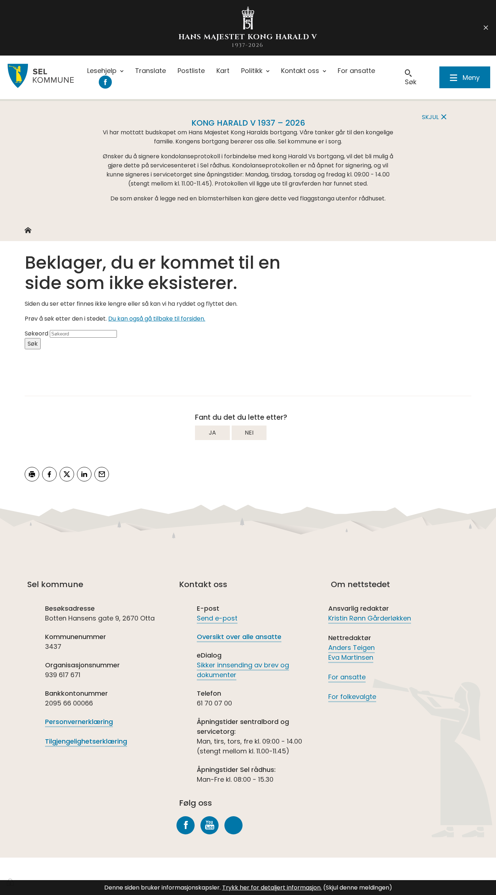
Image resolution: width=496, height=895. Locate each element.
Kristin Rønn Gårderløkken (369, 618)
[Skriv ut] (32, 474)
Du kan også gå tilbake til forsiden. (156, 318)
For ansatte (347, 677)
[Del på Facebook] (49, 474)
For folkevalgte (352, 696)
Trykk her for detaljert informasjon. (272, 887)
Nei (249, 432)
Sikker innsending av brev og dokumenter (243, 669)
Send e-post (217, 618)
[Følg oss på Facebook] (185, 825)
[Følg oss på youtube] (209, 825)
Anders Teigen (351, 647)
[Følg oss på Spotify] (233, 825)
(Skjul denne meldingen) (357, 887)
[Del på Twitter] (67, 474)
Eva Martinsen (350, 657)
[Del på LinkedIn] (84, 474)
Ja (212, 432)
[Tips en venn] (101, 474)
